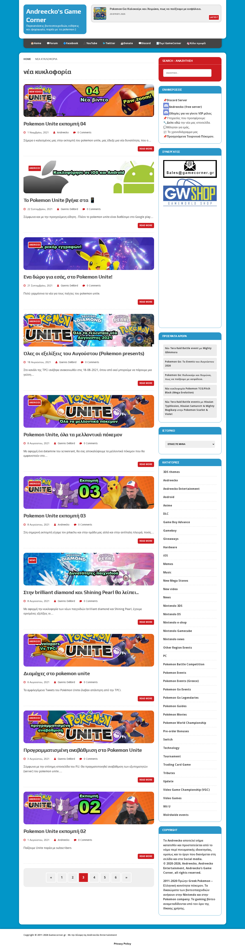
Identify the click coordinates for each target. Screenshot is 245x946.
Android (168, 497)
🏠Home (36, 43)
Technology (171, 748)
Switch (168, 739)
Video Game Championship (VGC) (186, 789)
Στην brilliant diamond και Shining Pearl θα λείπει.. (81, 592)
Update (168, 781)
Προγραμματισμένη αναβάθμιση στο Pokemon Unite (82, 750)
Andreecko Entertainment (181, 488)
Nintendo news (173, 639)
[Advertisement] (190, 269)
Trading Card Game (177, 764)
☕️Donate (127, 43)
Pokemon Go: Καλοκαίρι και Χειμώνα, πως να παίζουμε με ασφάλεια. (155, 9)
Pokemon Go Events (177, 689)
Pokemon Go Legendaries (181, 697)
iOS (165, 555)
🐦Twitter (109, 43)
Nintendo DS (172, 614)
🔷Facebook (70, 43)
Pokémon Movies (175, 714)
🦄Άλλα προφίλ (196, 43)
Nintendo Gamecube (177, 631)
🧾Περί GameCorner (168, 43)
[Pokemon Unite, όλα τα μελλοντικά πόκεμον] (88, 425)
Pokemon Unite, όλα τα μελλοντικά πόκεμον (72, 434)
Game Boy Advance (176, 522)
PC (165, 656)
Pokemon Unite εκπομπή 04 (54, 124)
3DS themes (171, 472)
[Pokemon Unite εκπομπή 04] (88, 114)
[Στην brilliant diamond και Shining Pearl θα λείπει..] (88, 583)
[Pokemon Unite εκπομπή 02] (88, 822)
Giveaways (170, 539)
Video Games (172, 798)
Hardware (170, 547)
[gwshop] (190, 204)
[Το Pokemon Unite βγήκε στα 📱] (88, 191)
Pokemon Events (174, 672)
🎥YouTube (90, 43)
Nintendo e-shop (175, 622)
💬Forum (52, 43)
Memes (168, 564)
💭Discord (144, 43)
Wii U (166, 806)
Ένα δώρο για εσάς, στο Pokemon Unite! (67, 277)
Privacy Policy (122, 943)
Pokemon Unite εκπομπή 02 (54, 831)
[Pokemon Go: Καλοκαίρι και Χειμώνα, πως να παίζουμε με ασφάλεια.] (100, 18)
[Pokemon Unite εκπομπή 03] (88, 506)
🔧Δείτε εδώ (171, 122)
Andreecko (63, 132)
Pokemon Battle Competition (183, 664)
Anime (167, 505)
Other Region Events (177, 647)
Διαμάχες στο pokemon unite (56, 673)
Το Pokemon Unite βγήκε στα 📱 (59, 200)
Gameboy (169, 530)
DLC (166, 513)
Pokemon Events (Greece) (181, 681)
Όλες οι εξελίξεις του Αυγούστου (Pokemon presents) (83, 353)
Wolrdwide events (176, 815)
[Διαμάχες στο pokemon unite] (88, 664)
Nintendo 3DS (172, 606)
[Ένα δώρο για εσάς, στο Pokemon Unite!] (88, 267)
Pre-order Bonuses (176, 731)
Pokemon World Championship (184, 723)
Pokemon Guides (175, 706)
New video (170, 589)
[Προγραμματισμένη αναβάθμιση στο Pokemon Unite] (88, 740)
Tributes (169, 773)
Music (167, 572)
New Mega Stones (175, 580)
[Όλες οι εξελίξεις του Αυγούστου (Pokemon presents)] (88, 344)
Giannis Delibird (69, 209)
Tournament (172, 756)
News (167, 597)
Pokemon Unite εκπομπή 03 (54, 515)
